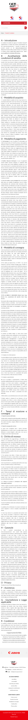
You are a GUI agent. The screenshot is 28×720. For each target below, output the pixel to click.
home (2, 33)
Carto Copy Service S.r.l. (16, 712)
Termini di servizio (14, 699)
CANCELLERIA (14, 679)
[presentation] (1, 653)
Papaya (16, 716)
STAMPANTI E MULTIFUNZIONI (14, 688)
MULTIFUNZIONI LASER (14, 690)
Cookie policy (14, 703)
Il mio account (14, 697)
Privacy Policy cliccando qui (15, 585)
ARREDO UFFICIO (14, 685)
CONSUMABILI (14, 681)
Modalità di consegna (14, 701)
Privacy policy (14, 706)
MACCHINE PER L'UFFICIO (14, 683)
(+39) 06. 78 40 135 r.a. (17, 669)
